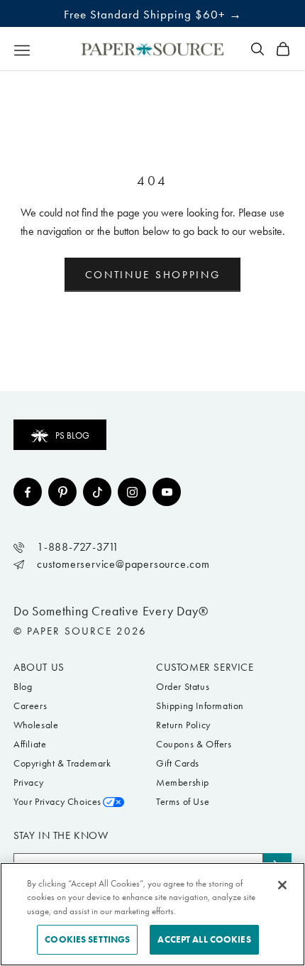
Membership (182, 782)
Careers (30, 706)
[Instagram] (132, 492)
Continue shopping (153, 274)
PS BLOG (72, 435)
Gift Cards (177, 763)
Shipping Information (200, 706)
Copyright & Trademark (62, 763)
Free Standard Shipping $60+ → (153, 14)
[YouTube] (166, 492)
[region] (152, 914)
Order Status (182, 687)
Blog (22, 687)
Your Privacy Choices (57, 802)
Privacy (28, 782)
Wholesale (35, 725)
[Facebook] (27, 492)
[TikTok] (97, 492)
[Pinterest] (62, 492)
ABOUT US (39, 667)
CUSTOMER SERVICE (205, 667)
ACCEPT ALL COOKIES (203, 939)
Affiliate (29, 744)
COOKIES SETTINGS (87, 939)
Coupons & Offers (194, 744)
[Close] (282, 885)
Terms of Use (182, 802)
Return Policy (183, 725)
